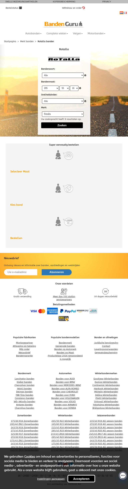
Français (125, 13)
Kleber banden (24, 382)
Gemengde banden (65, 346)
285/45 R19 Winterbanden (65, 430)
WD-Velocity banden (24, 401)
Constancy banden (24, 398)
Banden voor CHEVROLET (65, 391)
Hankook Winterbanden (106, 388)
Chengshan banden (24, 385)
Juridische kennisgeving (106, 342)
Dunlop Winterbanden (106, 382)
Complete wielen (56, 33)
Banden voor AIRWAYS (65, 404)
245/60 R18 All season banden (106, 427)
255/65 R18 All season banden (106, 424)
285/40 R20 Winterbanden (65, 437)
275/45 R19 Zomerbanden (24, 430)
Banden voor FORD (65, 395)
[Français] (125, 13)
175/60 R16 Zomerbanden (24, 421)
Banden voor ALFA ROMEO (65, 388)
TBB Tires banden (24, 395)
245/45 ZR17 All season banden (106, 434)
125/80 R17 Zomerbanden (24, 434)
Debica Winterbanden (106, 395)
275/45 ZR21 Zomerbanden (24, 440)
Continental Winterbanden (106, 385)
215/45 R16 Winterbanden (65, 427)
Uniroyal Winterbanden (106, 401)
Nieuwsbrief (24, 352)
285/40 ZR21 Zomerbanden (24, 424)
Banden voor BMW (65, 382)
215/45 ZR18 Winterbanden (65, 434)
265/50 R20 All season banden (106, 443)
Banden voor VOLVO (65, 401)
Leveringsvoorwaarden (106, 349)
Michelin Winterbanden (106, 391)
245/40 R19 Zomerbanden (24, 443)
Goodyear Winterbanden (106, 378)
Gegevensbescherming (106, 352)
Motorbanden (96, 33)
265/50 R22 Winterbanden (65, 421)
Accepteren (81, 479)
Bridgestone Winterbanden (106, 408)
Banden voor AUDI (65, 378)
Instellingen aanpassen (51, 479)
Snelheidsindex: (49, 94)
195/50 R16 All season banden (106, 447)
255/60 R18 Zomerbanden (24, 437)
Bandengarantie (24, 355)
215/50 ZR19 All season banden (106, 437)
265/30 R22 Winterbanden (65, 447)
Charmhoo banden (24, 408)
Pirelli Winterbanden (106, 398)
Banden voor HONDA (65, 408)
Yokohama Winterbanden (106, 404)
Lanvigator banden (24, 378)
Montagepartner (24, 342)
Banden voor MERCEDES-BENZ (65, 385)
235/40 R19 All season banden (106, 421)
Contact (106, 346)
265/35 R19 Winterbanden (65, 440)
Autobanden (32, 33)
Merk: (44, 107)
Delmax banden (24, 391)
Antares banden (24, 404)
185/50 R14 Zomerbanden (24, 447)
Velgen (77, 33)
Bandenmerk (65, 342)
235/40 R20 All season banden (106, 430)
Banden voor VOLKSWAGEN (65, 398)
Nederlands (121, 13)
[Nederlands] (121, 13)
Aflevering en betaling (24, 346)
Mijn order (24, 349)
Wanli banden (24, 388)
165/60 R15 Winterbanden (65, 424)
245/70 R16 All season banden (106, 440)
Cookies (29, 456)
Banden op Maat (65, 352)
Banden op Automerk (65, 349)
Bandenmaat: (48, 81)
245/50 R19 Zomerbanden (24, 427)
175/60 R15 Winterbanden (65, 443)
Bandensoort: (48, 69)
